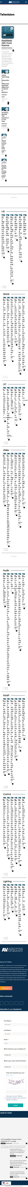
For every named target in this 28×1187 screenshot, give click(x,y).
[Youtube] (21, 1003)
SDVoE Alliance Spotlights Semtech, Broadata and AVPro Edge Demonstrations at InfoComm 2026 (8, 734)
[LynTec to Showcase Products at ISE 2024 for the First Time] (16, 297)
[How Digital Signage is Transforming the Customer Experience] (3, 215)
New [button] (7, 1075)
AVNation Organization (9, 436)
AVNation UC (23, 394)
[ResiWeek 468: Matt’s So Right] (12, 885)
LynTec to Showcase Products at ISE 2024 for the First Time (16, 319)
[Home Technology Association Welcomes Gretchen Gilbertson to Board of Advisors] (5, 71)
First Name (7, 1021)
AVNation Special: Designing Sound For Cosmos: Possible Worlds (4, 168)
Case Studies (12, 1155)
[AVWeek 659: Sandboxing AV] (24, 215)
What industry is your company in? (15, 1049)
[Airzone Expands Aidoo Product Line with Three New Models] (23, 797)
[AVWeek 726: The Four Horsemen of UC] (16, 387)
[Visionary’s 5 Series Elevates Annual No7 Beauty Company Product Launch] (5, 1174)
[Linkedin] (11, 1003)
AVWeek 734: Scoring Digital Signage (4, 588)
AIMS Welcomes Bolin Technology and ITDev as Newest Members (4, 477)
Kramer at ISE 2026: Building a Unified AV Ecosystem (23, 717)
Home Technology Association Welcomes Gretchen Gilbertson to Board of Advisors (5, 83)
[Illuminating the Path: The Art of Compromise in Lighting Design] (19, 885)
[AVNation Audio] (12, 574)
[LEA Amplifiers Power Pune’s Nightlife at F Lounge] (12, 453)
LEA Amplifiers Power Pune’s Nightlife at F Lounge (12, 473)
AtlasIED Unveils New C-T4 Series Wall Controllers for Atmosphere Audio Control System (19, 829)
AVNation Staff (4, 151)
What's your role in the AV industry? (15, 1061)
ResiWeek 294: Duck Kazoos (7, 43)
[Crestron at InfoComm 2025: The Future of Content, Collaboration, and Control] (8, 797)
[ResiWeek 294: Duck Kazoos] (8, 32)
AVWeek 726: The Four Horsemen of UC (16, 404)
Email (5, 1039)
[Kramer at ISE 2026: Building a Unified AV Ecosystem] (23, 699)
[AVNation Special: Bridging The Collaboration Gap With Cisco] (8, 387)
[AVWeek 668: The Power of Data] (19, 387)
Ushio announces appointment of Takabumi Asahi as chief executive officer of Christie (12, 327)
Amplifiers (3, 1143)
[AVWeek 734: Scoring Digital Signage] (4, 574)
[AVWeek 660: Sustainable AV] (16, 215)
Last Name (7, 1030)
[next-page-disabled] (7, 377)
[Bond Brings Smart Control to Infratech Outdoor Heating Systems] (4, 797)
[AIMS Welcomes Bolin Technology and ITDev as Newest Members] (4, 453)
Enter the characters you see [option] (15, 1073)
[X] (16, 1003)
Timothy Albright (3, 253)
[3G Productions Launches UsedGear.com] (4, 885)
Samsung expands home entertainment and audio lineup (4, 143)
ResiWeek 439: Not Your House (23, 897)
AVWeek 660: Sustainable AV (16, 225)
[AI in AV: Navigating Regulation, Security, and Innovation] (7, 215)
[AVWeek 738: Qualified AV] (12, 387)
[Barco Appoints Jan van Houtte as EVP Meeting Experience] (8, 297)
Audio (11, 1167)
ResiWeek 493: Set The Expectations (8, 899)
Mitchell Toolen (16, 236)
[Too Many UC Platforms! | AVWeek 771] (4, 387)
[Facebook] (1, 1003)
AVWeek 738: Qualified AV (12, 398)
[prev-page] (3, 287)
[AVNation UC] (23, 387)
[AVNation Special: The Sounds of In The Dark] (5, 109)
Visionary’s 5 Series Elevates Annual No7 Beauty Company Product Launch (17, 1173)
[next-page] (5, 287)
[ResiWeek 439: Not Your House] (23, 885)
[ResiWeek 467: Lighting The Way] (16, 885)
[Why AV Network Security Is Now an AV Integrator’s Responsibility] (19, 699)
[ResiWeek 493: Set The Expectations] (8, 885)
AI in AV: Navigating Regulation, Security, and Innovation (7, 231)
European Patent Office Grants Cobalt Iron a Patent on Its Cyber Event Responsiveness (4, 329)
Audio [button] (11, 1075)
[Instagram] (6, 1003)
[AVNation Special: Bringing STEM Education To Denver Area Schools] (20, 215)
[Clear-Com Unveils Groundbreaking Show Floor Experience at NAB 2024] (16, 574)
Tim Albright (20, 747)
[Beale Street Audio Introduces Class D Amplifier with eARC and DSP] (23, 453)
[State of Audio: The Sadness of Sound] (23, 574)
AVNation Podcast (7, 48)
